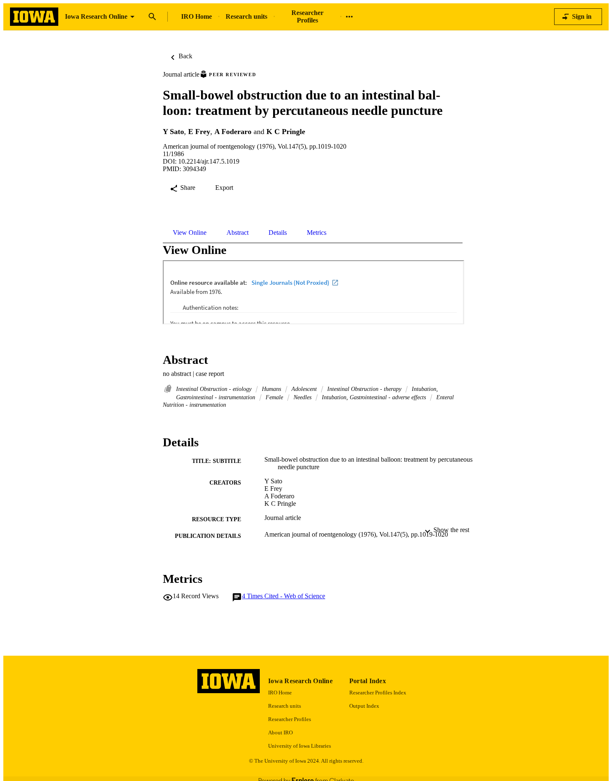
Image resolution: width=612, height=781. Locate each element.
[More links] (349, 16)
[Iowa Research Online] (34, 16)
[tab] (189, 233)
